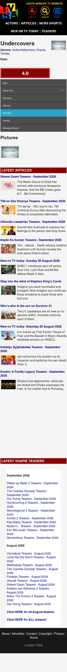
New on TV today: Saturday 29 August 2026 (31, 326)
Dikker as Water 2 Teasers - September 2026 (32, 485)
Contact (31, 633)
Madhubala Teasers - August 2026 (29, 565)
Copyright (45, 633)
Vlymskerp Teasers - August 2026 (29, 553)
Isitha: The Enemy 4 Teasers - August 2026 (31, 598)
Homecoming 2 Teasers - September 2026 (31, 504)
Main (5, 83)
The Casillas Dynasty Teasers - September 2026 (27, 493)
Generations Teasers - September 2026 (32, 537)
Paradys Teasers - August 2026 (27, 576)
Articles (6, 105)
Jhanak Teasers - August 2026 (27, 580)
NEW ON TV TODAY (25, 31)
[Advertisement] (33, 422)
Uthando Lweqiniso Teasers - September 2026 (32, 221)
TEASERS (49, 31)
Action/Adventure (23, 50)
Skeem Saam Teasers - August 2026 (31, 584)
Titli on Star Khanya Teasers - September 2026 (32, 201)
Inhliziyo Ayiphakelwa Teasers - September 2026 (30, 349)
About (5, 633)
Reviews (7, 98)
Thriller (5, 53)
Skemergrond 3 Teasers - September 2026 (31, 512)
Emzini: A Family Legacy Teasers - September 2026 (32, 373)
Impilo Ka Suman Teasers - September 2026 (31, 240)
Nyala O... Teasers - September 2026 (31, 526)
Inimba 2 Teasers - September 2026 (30, 518)
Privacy (59, 633)
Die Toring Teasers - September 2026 (31, 498)
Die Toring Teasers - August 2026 (29, 604)
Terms (34, 637)
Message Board (11, 127)
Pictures (7, 112)
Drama (40, 50)
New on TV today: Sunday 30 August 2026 (30, 260)
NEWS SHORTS (50, 23)
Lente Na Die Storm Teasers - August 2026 (31, 559)
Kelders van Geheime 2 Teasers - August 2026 (29, 590)
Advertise (18, 633)
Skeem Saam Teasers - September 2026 (28, 176)
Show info (8, 90)
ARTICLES (28, 23)
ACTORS (11, 23)
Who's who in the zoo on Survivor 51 (26, 306)
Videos (6, 120)
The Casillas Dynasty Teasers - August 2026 (32, 571)
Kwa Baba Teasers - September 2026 (31, 522)
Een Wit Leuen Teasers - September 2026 (30, 532)
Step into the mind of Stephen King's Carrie (30, 281)
